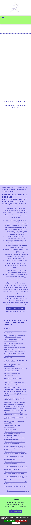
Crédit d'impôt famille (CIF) (12, 371)
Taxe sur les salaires (10, 429)
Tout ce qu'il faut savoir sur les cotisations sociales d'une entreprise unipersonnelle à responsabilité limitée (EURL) (15, 467)
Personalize (16, 523)
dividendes (24, 260)
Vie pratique (15, 105)
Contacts (15, 500)
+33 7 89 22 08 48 (15, 509)
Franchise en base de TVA (12, 387)
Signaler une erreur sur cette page (18, 491)
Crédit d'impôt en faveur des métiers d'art (16, 368)
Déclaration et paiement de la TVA (14, 382)
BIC (14, 256)
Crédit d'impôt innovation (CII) (13, 373)
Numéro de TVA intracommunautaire (15, 402)
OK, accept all (10, 520)
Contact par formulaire (15, 511)
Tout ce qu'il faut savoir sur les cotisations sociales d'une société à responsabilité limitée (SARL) (15, 477)
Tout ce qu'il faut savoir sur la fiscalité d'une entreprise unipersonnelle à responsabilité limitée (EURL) (14, 433)
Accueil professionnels (8, 187)
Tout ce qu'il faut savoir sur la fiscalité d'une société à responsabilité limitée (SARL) (14, 448)
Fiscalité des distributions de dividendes (16, 384)
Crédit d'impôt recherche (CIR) (13, 375)
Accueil (7, 105)
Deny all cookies (21, 520)
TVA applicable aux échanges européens (16, 486)
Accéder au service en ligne (15, 308)
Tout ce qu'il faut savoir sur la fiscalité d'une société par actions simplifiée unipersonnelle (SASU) (14, 457)
